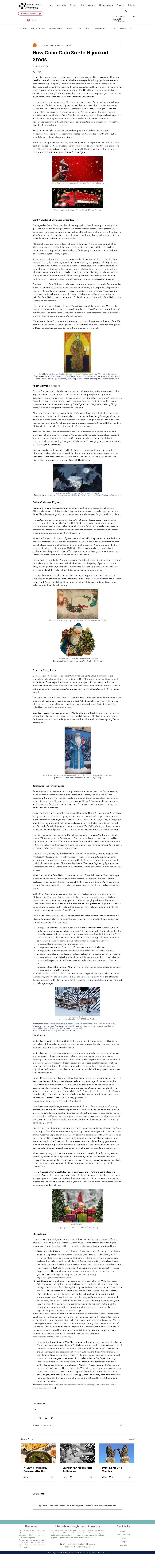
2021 (35, 1409)
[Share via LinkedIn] (46, 1418)
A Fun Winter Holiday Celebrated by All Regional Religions (35, 1469)
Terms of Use (91, 1553)
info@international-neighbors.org (80, 1544)
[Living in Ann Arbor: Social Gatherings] (77, 1453)
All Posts (24, 28)
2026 (79, 28)
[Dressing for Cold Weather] (116, 1453)
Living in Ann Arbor (38, 28)
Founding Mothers (55, 28)
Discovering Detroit (100, 28)
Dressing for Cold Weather (112, 1469)
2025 (87, 28)
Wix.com (82, 1553)
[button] (30, 14)
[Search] (125, 11)
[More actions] (120, 45)
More (122, 28)
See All (131, 1439)
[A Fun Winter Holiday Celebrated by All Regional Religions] (38, 1453)
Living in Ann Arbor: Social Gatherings (77, 1469)
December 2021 (40, 1403)
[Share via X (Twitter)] (40, 1418)
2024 (114, 28)
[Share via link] (51, 1418)
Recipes (70, 28)
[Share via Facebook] (34, 1418)
